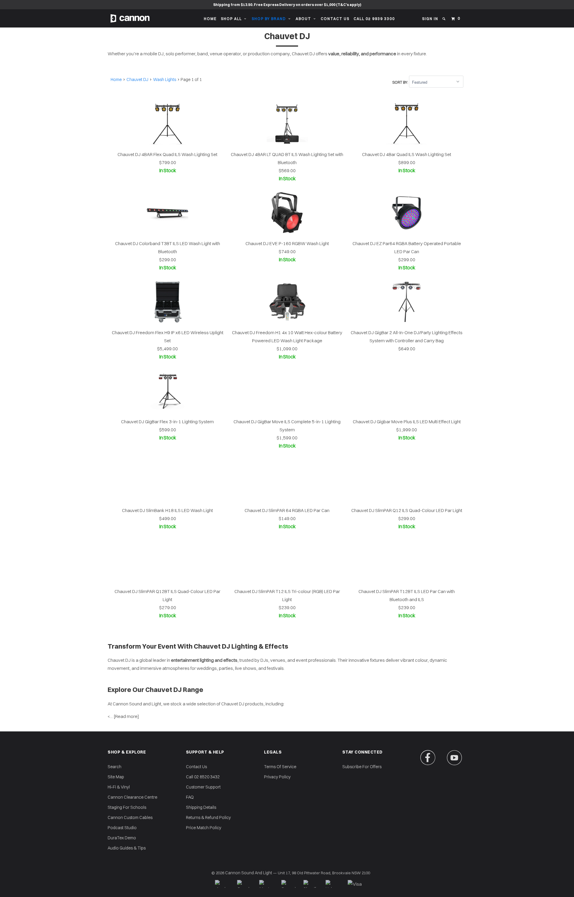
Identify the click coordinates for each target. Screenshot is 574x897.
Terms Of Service (280, 766)
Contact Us (335, 18)
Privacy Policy (277, 777)
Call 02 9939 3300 (374, 18)
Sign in (430, 18)
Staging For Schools (127, 807)
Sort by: (400, 82)
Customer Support (203, 787)
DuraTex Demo (122, 838)
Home (210, 18)
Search (114, 766)
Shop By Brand (270, 18)
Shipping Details (201, 807)
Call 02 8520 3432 (203, 777)
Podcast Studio (122, 827)
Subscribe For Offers (361, 766)
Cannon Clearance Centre (132, 797)
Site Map (116, 777)
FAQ (190, 797)
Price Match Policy (203, 827)
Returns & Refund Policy (208, 817)
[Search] (444, 19)
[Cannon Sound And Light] (130, 18)
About (305, 18)
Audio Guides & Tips (127, 848)
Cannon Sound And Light (248, 872)
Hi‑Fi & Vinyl (119, 787)
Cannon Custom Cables (130, 817)
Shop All (232, 18)
